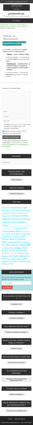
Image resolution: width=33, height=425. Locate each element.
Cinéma (21, 228)
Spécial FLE (9, 261)
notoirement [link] (9, 74)
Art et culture (23, 211)
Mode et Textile (10, 251)
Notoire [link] (9, 54)
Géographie (15, 242)
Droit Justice (8, 234)
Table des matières (19, 419)
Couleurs (25, 231)
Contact (10, 419)
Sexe (11, 259)
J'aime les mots (4, 24)
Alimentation (19, 208)
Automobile (7, 213)
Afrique (6, 208)
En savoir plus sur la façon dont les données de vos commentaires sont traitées (15, 144)
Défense (20, 234)
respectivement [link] (19, 51)
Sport (21, 259)
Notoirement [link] (11, 64)
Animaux (8, 210)
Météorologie (11, 253)
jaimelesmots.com (16, 13)
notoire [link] (15, 59)
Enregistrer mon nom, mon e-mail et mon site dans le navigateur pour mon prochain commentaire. (17, 126)
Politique (23, 253)
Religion (7, 256)
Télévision (8, 264)
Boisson (7, 216)
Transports (24, 261)
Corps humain (11, 231)
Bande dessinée (20, 213)
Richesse (12, 24)
